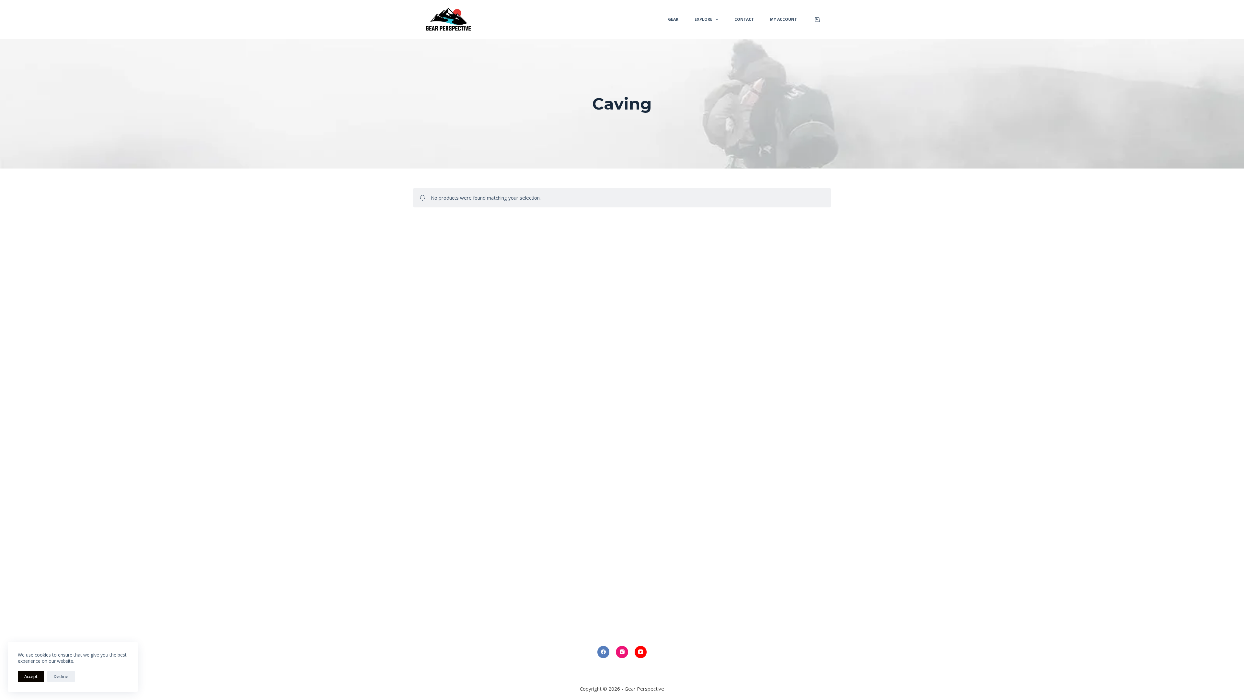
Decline (61, 676)
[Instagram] (622, 652)
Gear (673, 19)
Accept (31, 676)
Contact (744, 19)
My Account (783, 19)
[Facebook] (603, 652)
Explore (703, 19)
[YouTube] (641, 652)
